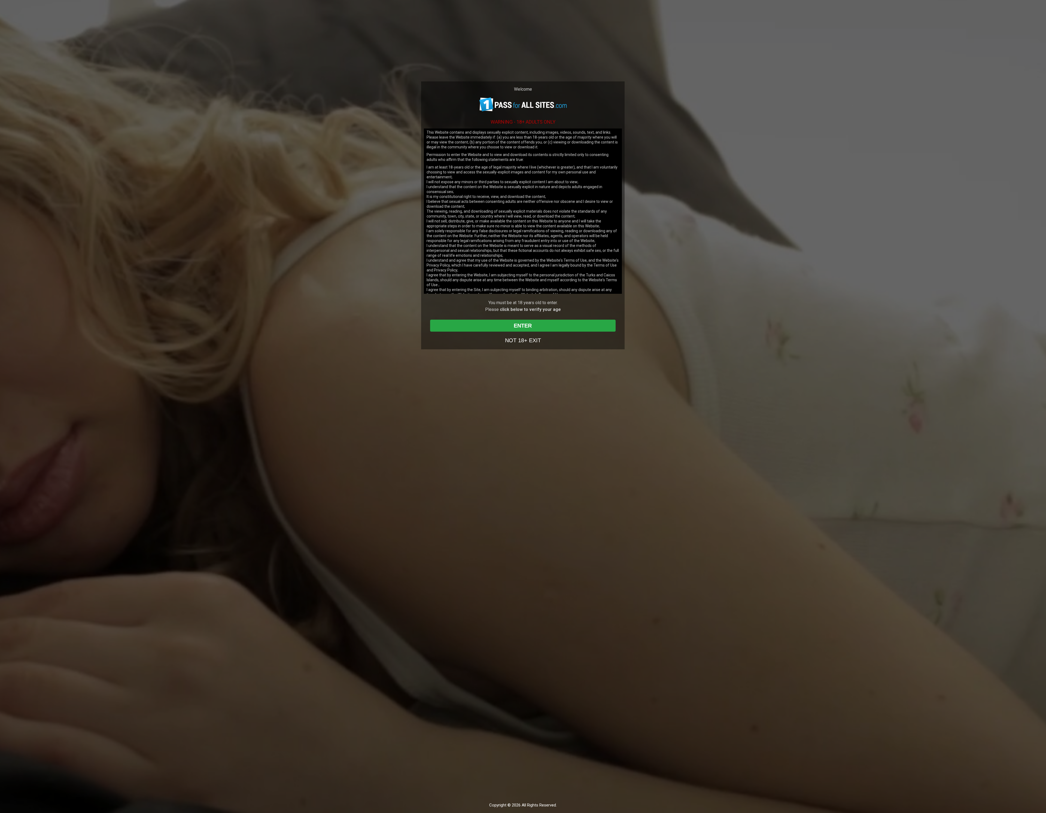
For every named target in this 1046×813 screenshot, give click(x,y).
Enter (523, 326)
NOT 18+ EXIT (523, 340)
